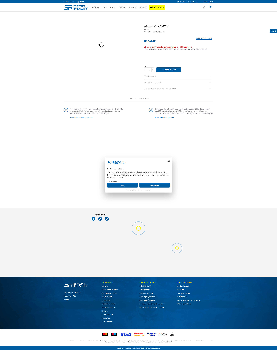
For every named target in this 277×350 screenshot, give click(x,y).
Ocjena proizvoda (152, 83)
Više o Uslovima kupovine (164, 118)
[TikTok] (107, 219)
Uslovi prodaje (145, 290)
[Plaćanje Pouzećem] (172, 334)
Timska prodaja (107, 314)
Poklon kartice (107, 322)
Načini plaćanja (183, 286)
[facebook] (93, 219)
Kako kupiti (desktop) (148, 297)
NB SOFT (142, 348)
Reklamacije (182, 297)
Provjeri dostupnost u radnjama (160, 89)
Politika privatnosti (146, 293)
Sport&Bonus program (110, 290)
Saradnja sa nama (108, 304)
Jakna (146, 29)
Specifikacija (150, 76)
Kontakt (105, 311)
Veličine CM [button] (162, 56)
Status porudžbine (184, 304)
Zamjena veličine (183, 293)
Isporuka (180, 290)
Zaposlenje (106, 300)
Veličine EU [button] (147, 56)
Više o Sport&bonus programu (81, 118)
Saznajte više (161, 16)
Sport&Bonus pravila (109, 293)
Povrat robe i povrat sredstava (188, 300)
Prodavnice (106, 318)
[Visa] (125, 334)
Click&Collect (107, 297)
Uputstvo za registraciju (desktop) (152, 304)
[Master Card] (105, 334)
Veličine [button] (154, 56)
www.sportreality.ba (128, 348)
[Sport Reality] (76, 7)
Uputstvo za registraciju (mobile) (152, 307)
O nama (105, 286)
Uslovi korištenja (145, 286)
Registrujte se (193, 1)
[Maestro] (114, 334)
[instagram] (100, 219)
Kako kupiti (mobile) (147, 300)
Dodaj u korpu (169, 69)
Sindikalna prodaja (108, 307)
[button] (206, 8)
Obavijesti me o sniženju (204, 38)
